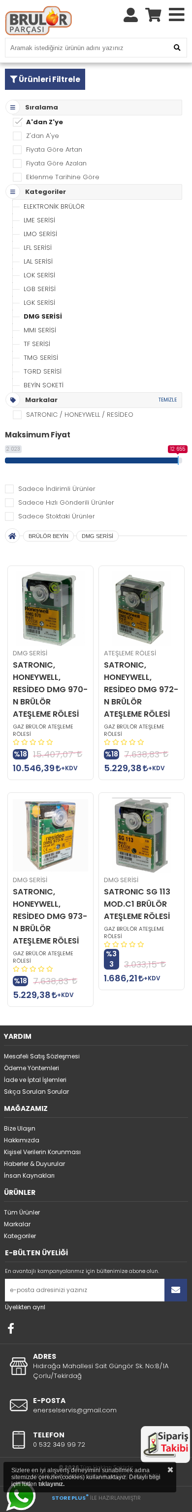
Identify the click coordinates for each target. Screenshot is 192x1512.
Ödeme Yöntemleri (31, 1068)
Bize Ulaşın (19, 1128)
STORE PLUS (70, 1498)
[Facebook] (11, 1328)
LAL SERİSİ (38, 261)
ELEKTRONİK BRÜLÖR (54, 206)
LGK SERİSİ (39, 302)
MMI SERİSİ (40, 330)
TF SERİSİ (37, 344)
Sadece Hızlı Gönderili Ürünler (66, 502)
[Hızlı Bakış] (50, 608)
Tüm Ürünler (22, 1212)
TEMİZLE (168, 400)
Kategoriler (20, 1236)
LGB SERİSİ (40, 289)
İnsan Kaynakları (29, 1175)
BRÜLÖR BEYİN (48, 536)
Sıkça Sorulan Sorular (36, 1091)
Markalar (17, 1224)
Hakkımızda (21, 1140)
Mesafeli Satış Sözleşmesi (42, 1056)
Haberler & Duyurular (34, 1164)
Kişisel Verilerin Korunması (42, 1152)
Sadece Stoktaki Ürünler (56, 516)
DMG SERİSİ (43, 316)
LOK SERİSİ (39, 275)
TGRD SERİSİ (43, 371)
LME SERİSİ (39, 220)
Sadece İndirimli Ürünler (57, 488)
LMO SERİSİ (40, 234)
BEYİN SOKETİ (44, 385)
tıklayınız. (51, 1484)
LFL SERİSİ (38, 247)
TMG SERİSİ (41, 357)
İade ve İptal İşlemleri (35, 1080)
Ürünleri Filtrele (48, 79)
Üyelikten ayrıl (25, 1307)
